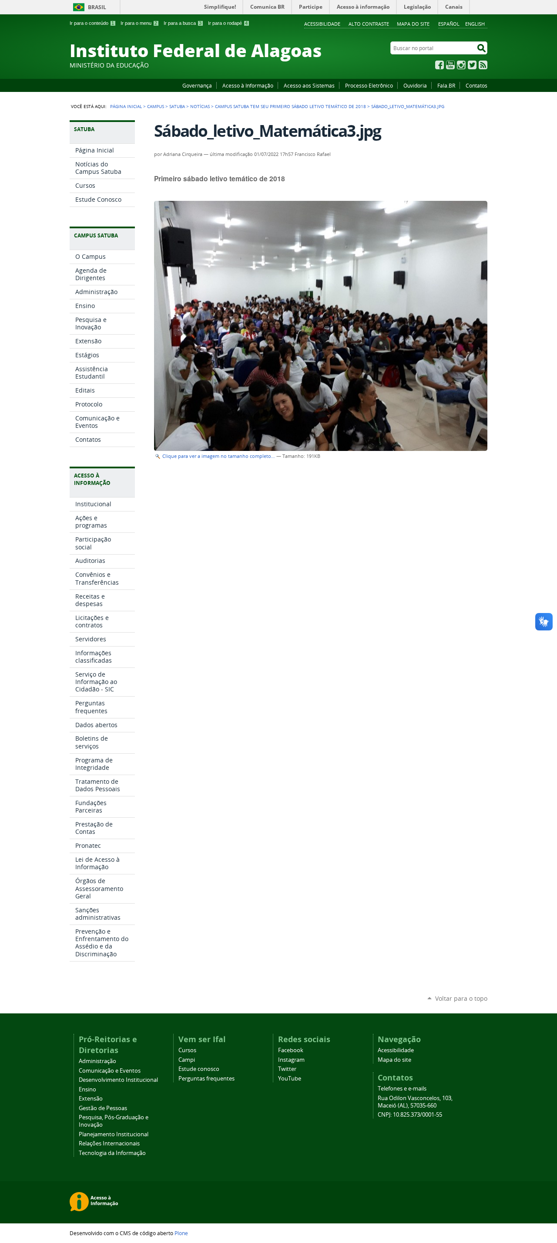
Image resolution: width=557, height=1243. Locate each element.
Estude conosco (198, 1069)
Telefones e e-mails (402, 1088)
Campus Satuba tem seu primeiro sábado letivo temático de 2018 (290, 106)
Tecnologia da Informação (112, 1153)
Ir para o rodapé (228, 23)
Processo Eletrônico (369, 85)
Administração (97, 1061)
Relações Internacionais (109, 1143)
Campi (186, 1059)
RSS (483, 65)
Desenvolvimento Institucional (118, 1080)
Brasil (97, 7)
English (475, 23)
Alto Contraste (369, 23)
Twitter (472, 65)
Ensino (87, 1089)
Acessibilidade (322, 23)
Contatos (476, 85)
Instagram (461, 65)
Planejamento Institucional (113, 1134)
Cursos (187, 1050)
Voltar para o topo (461, 998)
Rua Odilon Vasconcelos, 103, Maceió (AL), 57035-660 (415, 1101)
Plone (181, 1232)
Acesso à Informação (247, 85)
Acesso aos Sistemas (309, 85)
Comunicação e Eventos (110, 1070)
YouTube (450, 65)
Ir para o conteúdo (92, 23)
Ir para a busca (182, 23)
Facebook (439, 65)
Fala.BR (446, 85)
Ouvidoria (415, 85)
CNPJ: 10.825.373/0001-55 (410, 1114)
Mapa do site (413, 23)
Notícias (200, 106)
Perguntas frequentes (206, 1078)
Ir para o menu (139, 23)
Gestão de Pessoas (103, 1108)
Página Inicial (126, 106)
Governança (197, 85)
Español (449, 23)
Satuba (177, 106)
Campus (155, 106)
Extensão (91, 1098)
